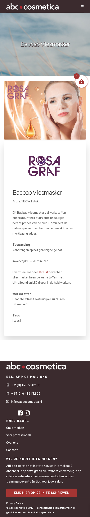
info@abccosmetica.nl (26, 402)
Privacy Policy (14, 503)
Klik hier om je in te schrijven (41, 493)
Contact (12, 450)
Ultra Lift (43, 272)
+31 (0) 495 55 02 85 (25, 385)
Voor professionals (18, 435)
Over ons (12, 443)
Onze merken (15, 428)
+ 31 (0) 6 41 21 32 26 (25, 393)
